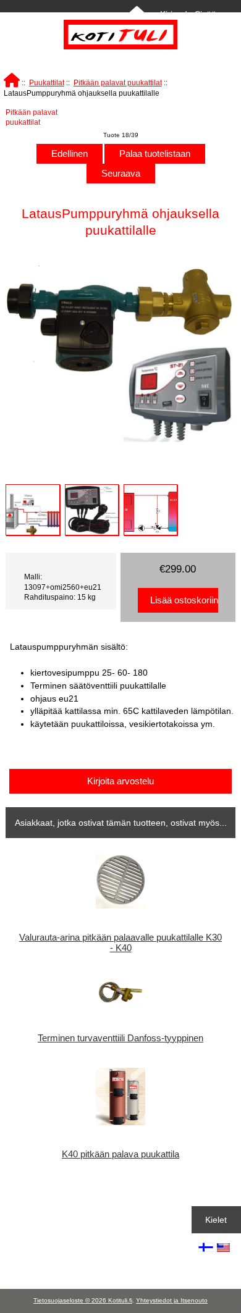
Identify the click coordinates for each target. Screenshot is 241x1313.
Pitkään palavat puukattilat (118, 82)
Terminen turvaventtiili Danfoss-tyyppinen (120, 1038)
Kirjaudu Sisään (190, 14)
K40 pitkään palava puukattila (120, 1154)
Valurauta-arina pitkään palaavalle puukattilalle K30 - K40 (120, 942)
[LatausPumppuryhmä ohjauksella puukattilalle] (32, 509)
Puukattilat (46, 82)
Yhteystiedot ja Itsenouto (172, 1300)
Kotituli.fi (120, 1300)
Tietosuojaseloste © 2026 (70, 1300)
